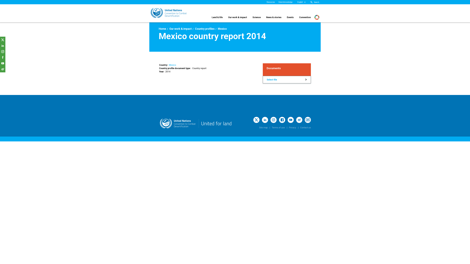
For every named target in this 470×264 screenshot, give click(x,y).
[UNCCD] (169, 13)
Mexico (172, 65)
